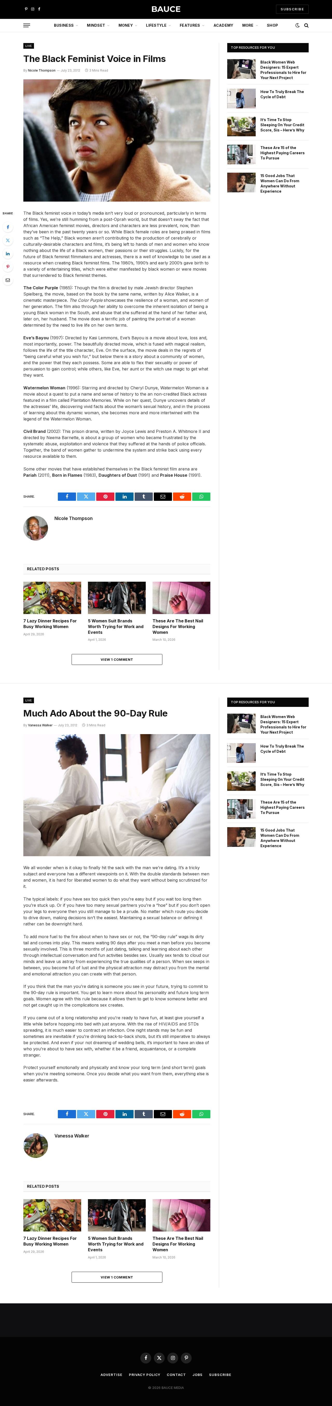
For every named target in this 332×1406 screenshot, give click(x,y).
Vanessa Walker (40, 725)
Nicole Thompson (42, 70)
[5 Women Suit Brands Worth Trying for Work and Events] (117, 598)
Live (28, 46)
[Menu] (26, 25)
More (248, 25)
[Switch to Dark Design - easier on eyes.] (297, 25)
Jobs (197, 1375)
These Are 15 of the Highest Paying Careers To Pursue (282, 152)
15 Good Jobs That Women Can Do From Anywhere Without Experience (279, 183)
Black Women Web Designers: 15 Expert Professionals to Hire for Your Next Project (283, 70)
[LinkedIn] (8, 253)
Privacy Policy (145, 1375)
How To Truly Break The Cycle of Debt (282, 94)
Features (190, 25)
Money (126, 25)
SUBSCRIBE (292, 9)
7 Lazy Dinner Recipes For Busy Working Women (50, 623)
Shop (272, 25)
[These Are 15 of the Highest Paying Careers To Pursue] (241, 154)
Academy (223, 25)
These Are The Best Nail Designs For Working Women (178, 626)
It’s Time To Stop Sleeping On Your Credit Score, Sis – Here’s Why (282, 124)
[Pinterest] (8, 267)
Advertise (111, 1375)
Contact (176, 1375)
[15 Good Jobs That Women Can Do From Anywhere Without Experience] (241, 182)
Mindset (96, 25)
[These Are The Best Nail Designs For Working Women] (181, 598)
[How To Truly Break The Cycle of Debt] (241, 98)
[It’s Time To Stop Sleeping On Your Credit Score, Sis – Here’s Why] (241, 126)
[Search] (306, 25)
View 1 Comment (117, 659)
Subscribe (220, 1375)
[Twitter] (8, 240)
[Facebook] (8, 227)
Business (64, 25)
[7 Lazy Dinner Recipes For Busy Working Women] (52, 598)
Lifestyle (156, 25)
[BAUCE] (166, 9)
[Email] (8, 280)
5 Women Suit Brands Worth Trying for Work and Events (115, 626)
